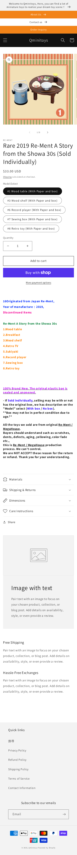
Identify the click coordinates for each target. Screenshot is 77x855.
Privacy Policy (17, 750)
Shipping (7, 176)
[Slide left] (29, 132)
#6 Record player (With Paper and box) (34, 210)
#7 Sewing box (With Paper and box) (32, 219)
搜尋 (11, 741)
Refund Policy (17, 760)
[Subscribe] (64, 814)
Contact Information (22, 788)
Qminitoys (33, 848)
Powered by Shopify (46, 848)
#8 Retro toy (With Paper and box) (31, 228)
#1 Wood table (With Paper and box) (32, 191)
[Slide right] (47, 132)
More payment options (38, 282)
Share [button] (11, 522)
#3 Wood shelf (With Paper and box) (32, 200)
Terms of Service (19, 778)
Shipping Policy (18, 769)
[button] (5, 40)
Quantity (8, 237)
